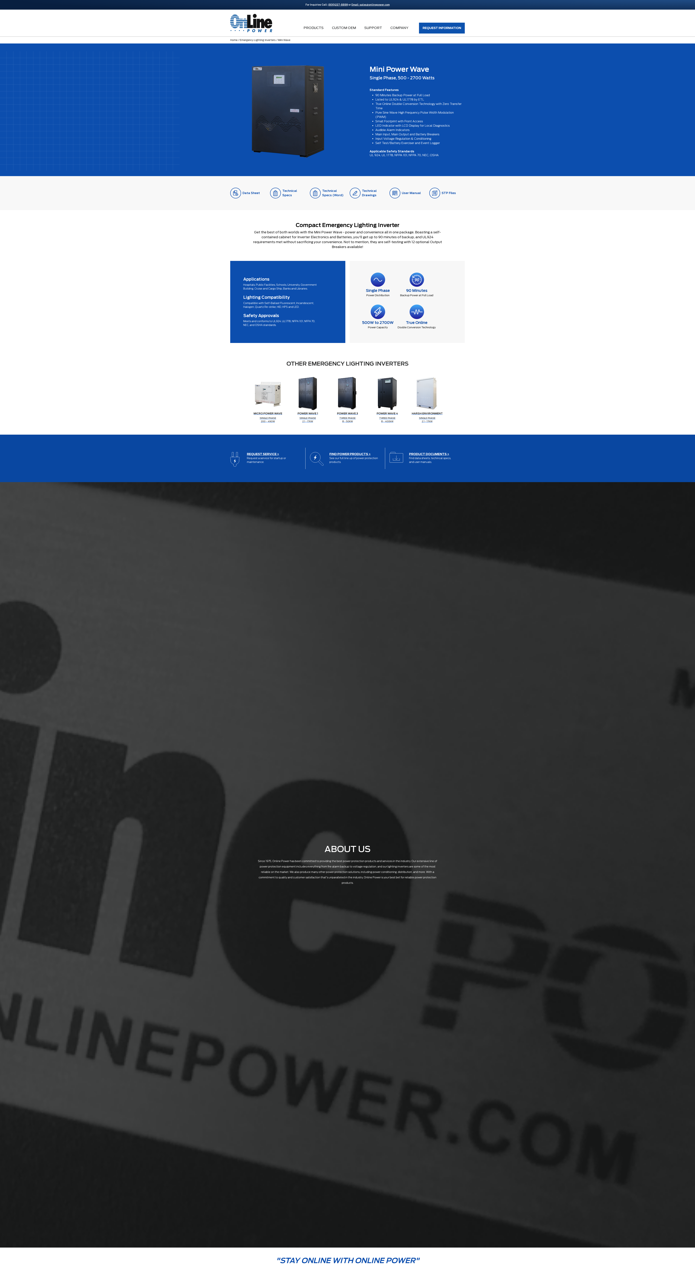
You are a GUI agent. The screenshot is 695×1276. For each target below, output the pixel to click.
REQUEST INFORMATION (442, 28)
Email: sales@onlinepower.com (370, 4)
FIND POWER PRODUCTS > (350, 454)
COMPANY (399, 28)
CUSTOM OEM (344, 28)
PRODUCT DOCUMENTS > (429, 454)
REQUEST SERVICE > (263, 454)
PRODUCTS (314, 28)
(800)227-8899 (338, 4)
